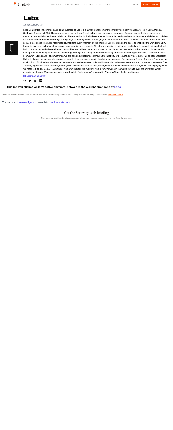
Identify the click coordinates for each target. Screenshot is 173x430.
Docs (107, 4)
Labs (117, 87)
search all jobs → (115, 95)
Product (55, 4)
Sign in (134, 4)
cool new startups (60, 102)
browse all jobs (25, 102)
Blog (99, 4)
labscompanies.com (33, 76)
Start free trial (151, 4)
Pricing (88, 4)
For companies (73, 4)
